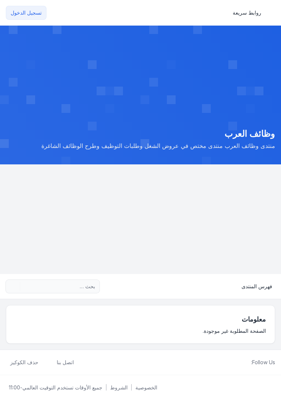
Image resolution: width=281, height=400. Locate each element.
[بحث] (26, 286)
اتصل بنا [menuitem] (65, 362)
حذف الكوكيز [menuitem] (24, 362)
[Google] (229, 362)
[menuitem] (250, 12)
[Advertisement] (140, 219)
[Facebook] (246, 362)
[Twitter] (240, 362)
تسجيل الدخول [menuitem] (26, 12)
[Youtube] (234, 362)
